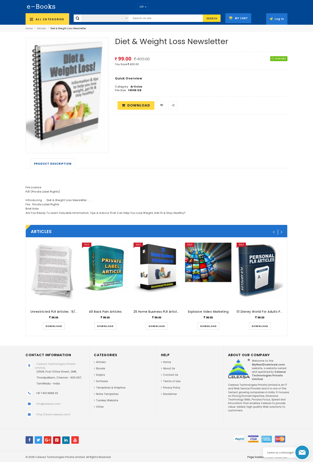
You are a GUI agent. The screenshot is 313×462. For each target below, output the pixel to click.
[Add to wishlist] (161, 105)
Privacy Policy (171, 387)
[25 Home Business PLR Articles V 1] (157, 275)
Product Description (53, 164)
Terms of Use (172, 381)
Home (29, 28)
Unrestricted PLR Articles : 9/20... (55, 311)
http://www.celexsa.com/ (53, 414)
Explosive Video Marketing (208, 311)
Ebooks (100, 368)
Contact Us (170, 375)
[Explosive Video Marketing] (208, 275)
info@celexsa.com (48, 404)
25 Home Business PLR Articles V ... (160, 311)
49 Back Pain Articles (105, 311)
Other (100, 407)
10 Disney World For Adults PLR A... (263, 311)
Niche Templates (107, 394)
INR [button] (142, 7)
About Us (169, 368)
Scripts (100, 375)
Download (138, 105)
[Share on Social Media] (173, 105)
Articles (41, 28)
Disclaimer (170, 394)
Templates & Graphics (111, 387)
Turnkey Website (107, 400)
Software (102, 381)
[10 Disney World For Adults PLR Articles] (260, 275)
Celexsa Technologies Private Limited (60, 457)
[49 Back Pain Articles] (105, 275)
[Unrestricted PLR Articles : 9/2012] (53, 275)
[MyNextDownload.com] (41, 6)
